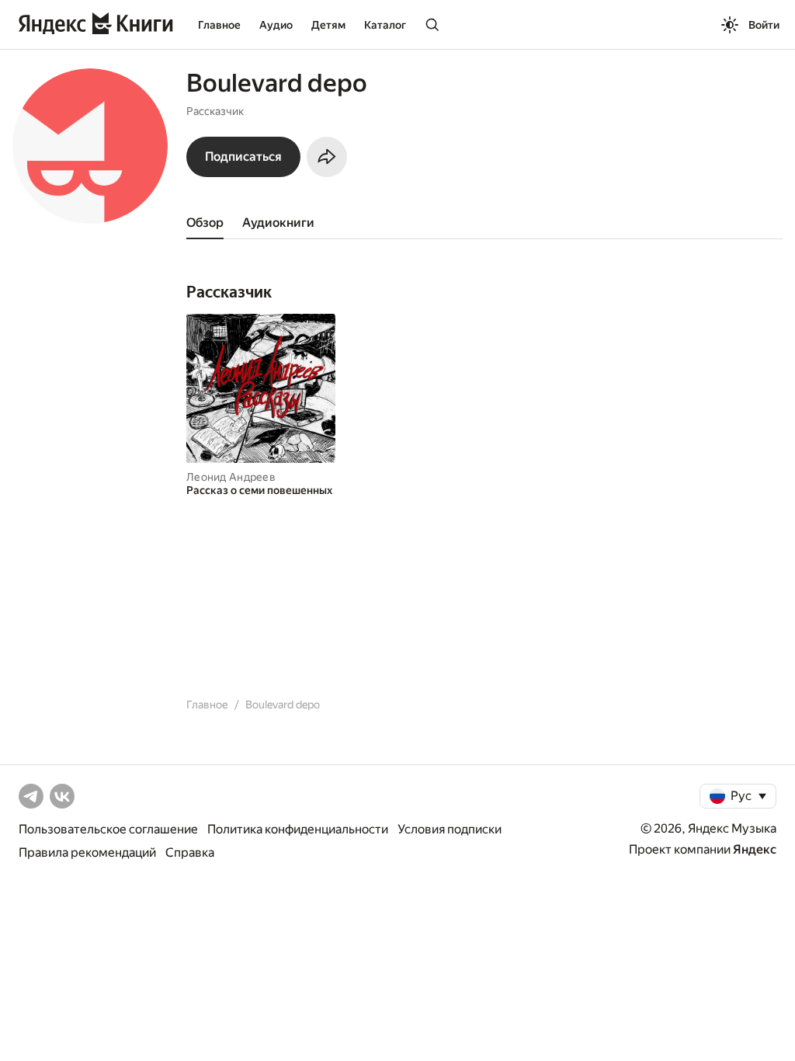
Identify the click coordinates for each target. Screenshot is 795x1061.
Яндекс (754, 849)
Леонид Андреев (231, 477)
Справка (189, 852)
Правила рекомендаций (87, 852)
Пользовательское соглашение (108, 829)
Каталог (385, 25)
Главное (219, 25)
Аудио (276, 25)
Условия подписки (450, 829)
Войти (763, 25)
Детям (328, 25)
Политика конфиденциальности (297, 829)
